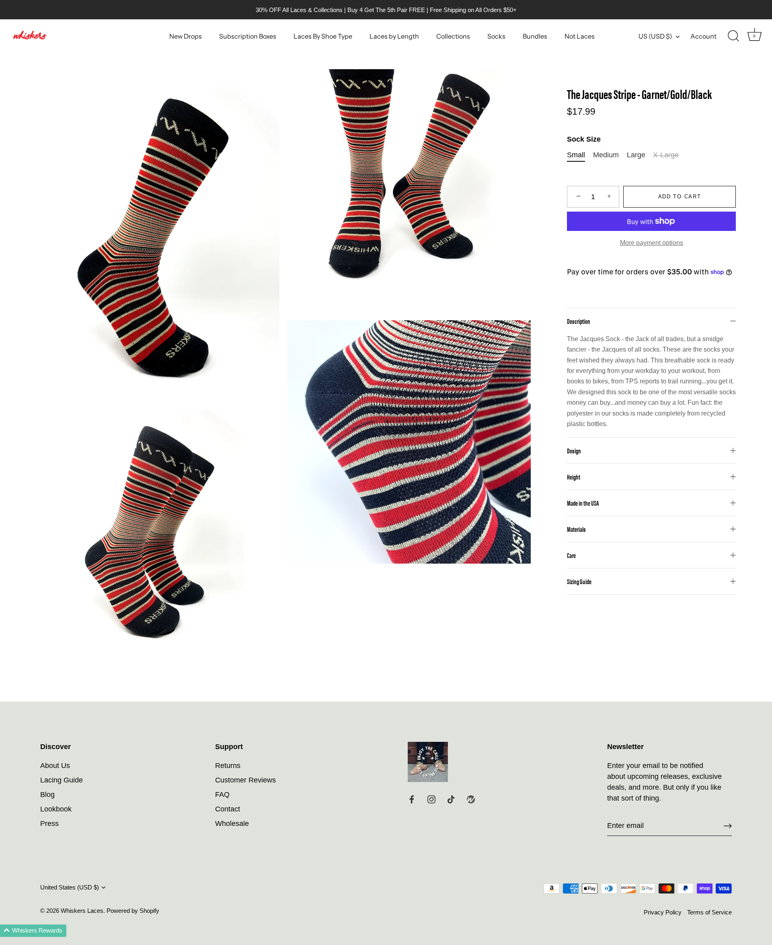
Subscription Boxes (247, 36)
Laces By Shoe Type (323, 36)
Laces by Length (394, 36)
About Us (55, 766)
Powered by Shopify (133, 910)
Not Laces (580, 36)
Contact (227, 809)
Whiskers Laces (82, 910)
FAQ (222, 795)
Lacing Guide (61, 780)
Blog (47, 795)
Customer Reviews (245, 780)
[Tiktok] (451, 799)
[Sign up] (728, 826)
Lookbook (56, 809)
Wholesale (232, 823)
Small (576, 155)
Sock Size (584, 139)
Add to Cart (679, 197)
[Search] (733, 36)
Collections (453, 36)
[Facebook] (412, 799)
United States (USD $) (69, 887)
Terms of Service (709, 912)
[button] (33, 930)
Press (49, 823)
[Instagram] (431, 799)
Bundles (535, 36)
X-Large (666, 155)
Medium (606, 155)
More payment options (651, 242)
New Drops (185, 36)
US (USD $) (655, 36)
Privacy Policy (663, 912)
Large (636, 155)
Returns (227, 766)
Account (703, 36)
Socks (496, 36)
